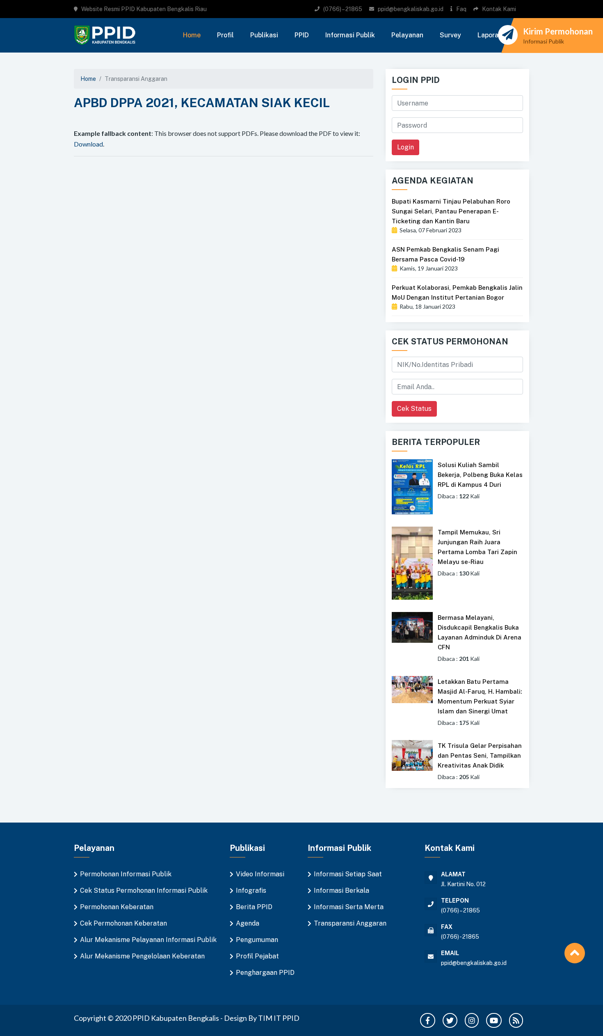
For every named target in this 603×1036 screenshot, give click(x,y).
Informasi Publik (350, 35)
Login (405, 147)
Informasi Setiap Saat (348, 874)
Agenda (247, 923)
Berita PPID (254, 907)
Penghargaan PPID (265, 972)
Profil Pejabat (257, 956)
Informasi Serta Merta (349, 907)
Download (88, 144)
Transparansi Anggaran (350, 923)
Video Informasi (260, 874)
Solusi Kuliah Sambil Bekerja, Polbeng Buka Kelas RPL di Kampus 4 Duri (480, 474)
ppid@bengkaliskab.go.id (410, 9)
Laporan (489, 35)
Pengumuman (257, 940)
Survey (450, 35)
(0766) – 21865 (342, 9)
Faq (461, 9)
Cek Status (414, 409)
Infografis (251, 890)
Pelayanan (407, 35)
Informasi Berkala (341, 890)
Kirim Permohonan (558, 31)
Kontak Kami (499, 9)
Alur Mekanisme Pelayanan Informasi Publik (148, 940)
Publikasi (264, 35)
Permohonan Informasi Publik (125, 874)
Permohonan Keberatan (116, 907)
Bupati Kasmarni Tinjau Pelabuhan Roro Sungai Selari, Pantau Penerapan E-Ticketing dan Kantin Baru (451, 211)
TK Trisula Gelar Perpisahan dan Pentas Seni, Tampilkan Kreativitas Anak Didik (480, 755)
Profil (225, 35)
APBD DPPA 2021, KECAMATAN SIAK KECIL (202, 102)
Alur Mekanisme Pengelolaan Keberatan (142, 956)
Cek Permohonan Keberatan (123, 923)
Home (192, 35)
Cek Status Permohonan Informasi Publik (144, 890)
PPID (302, 35)
